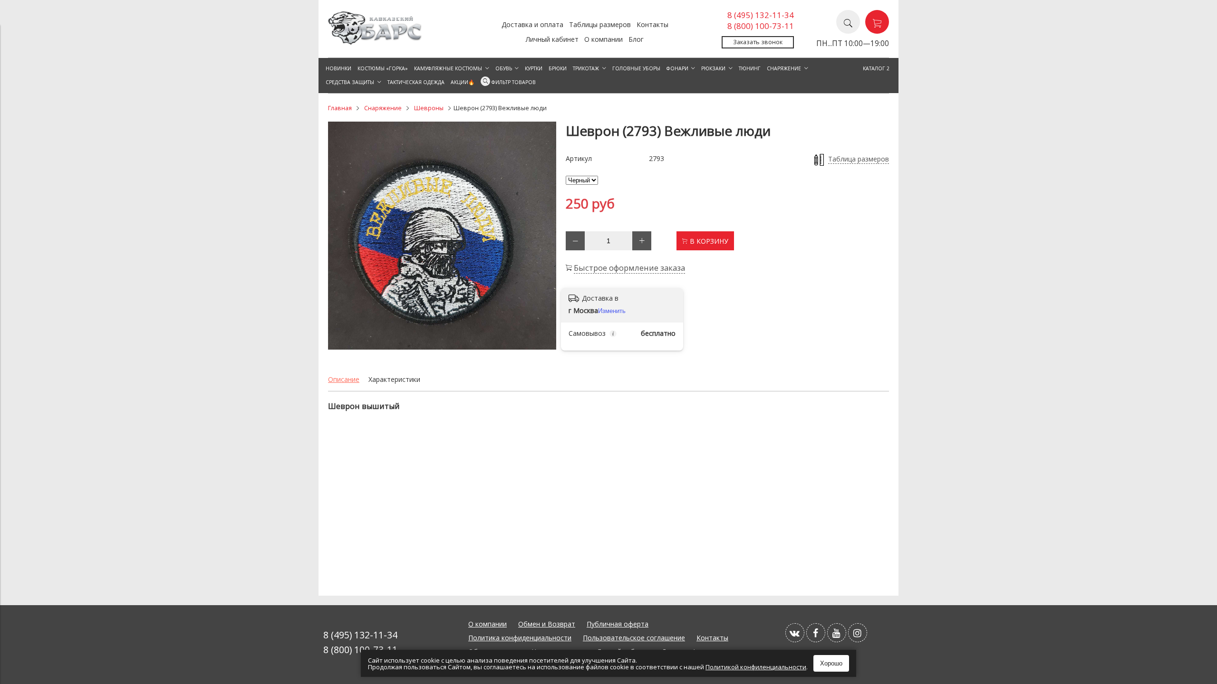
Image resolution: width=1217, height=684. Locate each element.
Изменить (612, 310)
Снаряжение (383, 108)
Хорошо (831, 663)
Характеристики (394, 379)
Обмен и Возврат (546, 623)
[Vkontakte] (794, 632)
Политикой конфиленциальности (755, 667)
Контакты (652, 24)
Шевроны (429, 108)
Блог (636, 39)
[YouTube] (836, 632)
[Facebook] (815, 632)
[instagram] (857, 632)
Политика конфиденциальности (519, 637)
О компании (603, 39)
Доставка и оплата (532, 24)
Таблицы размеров (600, 24)
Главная (340, 108)
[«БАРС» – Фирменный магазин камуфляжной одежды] (375, 42)
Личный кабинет (552, 39)
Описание (343, 379)
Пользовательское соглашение (634, 637)
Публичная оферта (617, 623)
